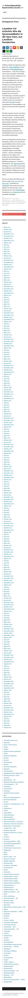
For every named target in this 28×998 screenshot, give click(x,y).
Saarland (6, 916)
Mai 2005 (6, 723)
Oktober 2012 (8, 528)
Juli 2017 (6, 403)
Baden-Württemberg (10, 745)
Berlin (5, 753)
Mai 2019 (6, 354)
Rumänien (7, 913)
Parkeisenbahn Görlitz (11, 878)
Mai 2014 (6, 486)
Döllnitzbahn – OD (9, 780)
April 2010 (7, 593)
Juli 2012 (6, 534)
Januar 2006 (7, 705)
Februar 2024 (8, 229)
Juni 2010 (6, 589)
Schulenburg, (20, 190)
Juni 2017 (6, 405)
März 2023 (7, 253)
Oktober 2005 (8, 712)
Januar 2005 (7, 727)
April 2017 (7, 409)
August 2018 (7, 374)
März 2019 (7, 359)
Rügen (6, 909)
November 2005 (9, 710)
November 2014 (8, 473)
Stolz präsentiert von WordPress (10, 995)
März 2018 (7, 385)
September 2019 (9, 346)
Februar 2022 (8, 282)
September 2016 (9, 425)
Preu (22, 200)
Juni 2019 (6, 352)
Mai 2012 (6, 539)
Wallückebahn (8, 968)
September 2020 (9, 319)
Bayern (6, 747)
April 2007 (7, 672)
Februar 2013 (8, 519)
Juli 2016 (6, 429)
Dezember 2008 (8, 629)
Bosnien (6, 760)
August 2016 (7, 427)
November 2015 (8, 446)
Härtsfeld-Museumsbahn (11, 793)
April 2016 (7, 435)
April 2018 (7, 383)
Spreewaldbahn (14, 67)
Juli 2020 (6, 324)
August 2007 (7, 664)
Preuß (12, 102)
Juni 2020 (7, 326)
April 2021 (7, 304)
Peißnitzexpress (9, 887)
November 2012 (8, 525)
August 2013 (7, 506)
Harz (5, 795)
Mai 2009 (7, 618)
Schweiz (6, 933)
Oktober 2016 (8, 422)
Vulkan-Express (9, 962)
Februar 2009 (8, 624)
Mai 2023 (6, 249)
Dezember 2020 (8, 313)
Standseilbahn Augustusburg (13, 944)
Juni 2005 (7, 721)
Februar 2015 (8, 466)
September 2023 (9, 240)
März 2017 (7, 411)
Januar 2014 (7, 495)
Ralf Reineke (7, 198)
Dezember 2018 (8, 365)
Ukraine (6, 955)
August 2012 (7, 532)
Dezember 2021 (8, 286)
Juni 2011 (6, 563)
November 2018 (8, 367)
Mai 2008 (6, 644)
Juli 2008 (6, 639)
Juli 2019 (6, 350)
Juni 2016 (6, 431)
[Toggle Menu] (24, 988)
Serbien (6, 938)
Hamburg (7, 791)
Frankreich (7, 786)
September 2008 (9, 635)
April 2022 (7, 278)
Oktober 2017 (8, 396)
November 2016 (8, 420)
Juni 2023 (7, 247)
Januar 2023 (7, 258)
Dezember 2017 (8, 392)
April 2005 (7, 725)
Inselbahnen (8, 808)
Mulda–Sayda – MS (10, 856)
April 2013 (7, 514)
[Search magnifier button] (24, 214)
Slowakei (6, 940)
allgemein (7, 742)
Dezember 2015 (8, 444)
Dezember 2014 (8, 471)
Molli (5, 852)
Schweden (7, 931)
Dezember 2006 (9, 681)
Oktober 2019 (8, 343)
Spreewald (17, 163)
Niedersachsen (8, 863)
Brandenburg (5, 200)
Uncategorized (8, 957)
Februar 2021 (8, 308)
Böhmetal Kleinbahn (10, 756)
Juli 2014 (6, 482)
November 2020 (9, 315)
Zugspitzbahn (8, 981)
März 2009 (7, 622)
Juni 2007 (7, 668)
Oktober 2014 (8, 475)
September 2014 (9, 477)
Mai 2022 (6, 275)
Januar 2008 (7, 653)
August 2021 (7, 295)
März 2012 (7, 543)
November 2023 (9, 236)
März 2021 (7, 306)
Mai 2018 (6, 381)
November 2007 (9, 657)
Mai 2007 (6, 670)
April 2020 (7, 330)
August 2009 (8, 611)
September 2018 (9, 372)
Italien (6, 810)
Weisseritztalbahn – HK (11, 971)
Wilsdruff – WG (8, 975)
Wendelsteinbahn (9, 973)
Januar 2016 (7, 442)
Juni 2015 (6, 457)
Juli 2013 (6, 508)
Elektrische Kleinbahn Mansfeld (13, 782)
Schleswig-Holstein (10, 924)
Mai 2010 (6, 591)
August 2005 (8, 716)
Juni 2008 (7, 642)
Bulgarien (7, 769)
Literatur (6, 839)
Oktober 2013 (8, 501)
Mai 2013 (6, 512)
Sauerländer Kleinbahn (11, 922)
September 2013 (9, 503)
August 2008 (8, 637)
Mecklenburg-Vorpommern (12, 848)
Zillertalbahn (8, 977)
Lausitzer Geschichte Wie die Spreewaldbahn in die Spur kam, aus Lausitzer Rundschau (12, 35)
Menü (4, 12)
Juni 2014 (6, 484)
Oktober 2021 (8, 291)
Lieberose (17, 192)
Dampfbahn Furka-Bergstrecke (13, 773)
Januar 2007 (7, 679)
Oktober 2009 (8, 607)
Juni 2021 (6, 299)
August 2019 (7, 348)
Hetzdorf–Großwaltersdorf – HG (14, 804)
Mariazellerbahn (9, 845)
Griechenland (8, 788)
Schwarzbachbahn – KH (11, 929)
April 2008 (7, 646)
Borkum (6, 758)
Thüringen (7, 949)
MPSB (5, 854)
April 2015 (7, 462)
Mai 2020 (6, 328)
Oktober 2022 (8, 264)
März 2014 (7, 490)
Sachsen (6, 918)
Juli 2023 (6, 245)
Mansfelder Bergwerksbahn (12, 843)
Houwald (12, 200)
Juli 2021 (6, 297)
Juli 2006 (6, 692)
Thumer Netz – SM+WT (11, 946)
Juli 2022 (6, 271)
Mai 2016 (6, 433)
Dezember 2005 (8, 708)
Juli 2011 (6, 561)
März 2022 (7, 280)
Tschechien (7, 953)
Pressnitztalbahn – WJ (11, 898)
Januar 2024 (7, 231)
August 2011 (7, 558)
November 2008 (9, 631)
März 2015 (7, 464)
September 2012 (9, 530)
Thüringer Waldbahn (10, 951)
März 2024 (7, 227)
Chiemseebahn (8, 771)
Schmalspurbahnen (17, 69)
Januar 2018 (7, 389)
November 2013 (8, 499)
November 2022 (9, 262)
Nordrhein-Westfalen (10, 865)
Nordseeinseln (8, 867)
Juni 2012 (6, 536)
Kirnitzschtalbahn (9, 819)
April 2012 (7, 541)
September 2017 (9, 398)
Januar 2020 (7, 337)
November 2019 (8, 341)
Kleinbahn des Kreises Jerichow (13, 824)
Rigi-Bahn (7, 905)
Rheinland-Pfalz (9, 903)
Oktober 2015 (8, 449)
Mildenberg (7, 850)
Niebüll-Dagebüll (9, 861)
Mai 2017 (6, 407)
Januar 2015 (7, 468)
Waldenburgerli (8, 966)
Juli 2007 (6, 666)
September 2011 (8, 556)
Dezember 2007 (8, 655)
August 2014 (7, 479)
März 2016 (7, 438)
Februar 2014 (8, 493)
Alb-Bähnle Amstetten (11, 740)
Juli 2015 (6, 455)
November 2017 (8, 394)
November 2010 (8, 578)
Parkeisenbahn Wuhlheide (12, 883)
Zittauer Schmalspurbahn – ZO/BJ (14, 979)
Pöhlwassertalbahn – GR (11, 892)
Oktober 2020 (8, 317)
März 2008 (7, 648)
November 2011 (8, 552)
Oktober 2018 (8, 370)
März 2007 (7, 675)
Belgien (6, 749)
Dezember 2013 (8, 497)
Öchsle (6, 870)
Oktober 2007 (8, 659)
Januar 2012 (7, 547)
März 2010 (7, 596)
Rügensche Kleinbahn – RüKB (13, 911)
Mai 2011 (6, 565)
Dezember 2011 (8, 550)
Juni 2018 (6, 378)
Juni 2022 (7, 273)
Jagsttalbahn (8, 813)
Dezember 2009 (9, 602)
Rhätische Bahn (8, 900)
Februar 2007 (8, 677)
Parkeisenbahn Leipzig (11, 881)
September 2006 (9, 688)
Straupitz (6, 185)
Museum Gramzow (9, 859)
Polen (5, 894)
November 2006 (9, 683)
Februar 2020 (8, 335)
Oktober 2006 (8, 686)
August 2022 (8, 269)
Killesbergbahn (8, 817)
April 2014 (7, 488)
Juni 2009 (7, 615)
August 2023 (7, 242)
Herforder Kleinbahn (10, 799)
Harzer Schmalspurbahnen (12, 797)
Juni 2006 (7, 694)
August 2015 (7, 453)
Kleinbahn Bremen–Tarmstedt (13, 821)
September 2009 (9, 609)
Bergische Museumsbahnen (12, 751)
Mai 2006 (7, 697)
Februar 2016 (8, 440)
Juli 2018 (6, 376)
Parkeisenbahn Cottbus (11, 876)
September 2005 (9, 714)
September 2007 (9, 661)
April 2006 (7, 699)
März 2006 (7, 701)
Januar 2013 (7, 521)
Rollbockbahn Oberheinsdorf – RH (14, 907)
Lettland (6, 837)
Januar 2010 (7, 600)
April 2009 (7, 620)
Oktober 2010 (8, 580)
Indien (6, 806)
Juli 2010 (6, 587)
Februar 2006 (8, 703)
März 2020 (7, 332)
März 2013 (7, 517)
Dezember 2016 (8, 418)
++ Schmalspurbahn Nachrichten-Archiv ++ (12, 6)
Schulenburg (16, 201)
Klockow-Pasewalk (9, 830)
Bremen (6, 764)
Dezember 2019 (8, 339)
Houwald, (6, 183)
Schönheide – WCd (9, 927)
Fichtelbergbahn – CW (11, 784)
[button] (4, 47)
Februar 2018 (8, 387)
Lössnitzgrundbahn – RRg (12, 841)
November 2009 (9, 604)
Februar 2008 (8, 650)
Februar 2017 (8, 414)
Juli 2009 (6, 613)
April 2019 (7, 357)
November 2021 (8, 288)
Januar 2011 (7, 574)
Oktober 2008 (8, 633)
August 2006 (8, 690)
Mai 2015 (6, 460)
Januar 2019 (7, 363)
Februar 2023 (8, 256)
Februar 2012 (8, 545)
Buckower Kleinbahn (10, 766)
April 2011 (7, 567)
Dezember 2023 (8, 234)
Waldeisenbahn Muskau (11, 964)
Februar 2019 (8, 361)
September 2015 (9, 451)
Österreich (7, 872)
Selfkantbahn (8, 935)
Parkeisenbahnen (9, 885)
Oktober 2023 (8, 238)
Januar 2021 (7, 310)
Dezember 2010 (8, 576)
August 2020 (8, 321)
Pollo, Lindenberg (9, 896)
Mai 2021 (6, 302)
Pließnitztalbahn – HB (11, 889)
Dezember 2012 (8, 523)
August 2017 (7, 400)
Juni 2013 (6, 510)
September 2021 (9, 293)
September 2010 (9, 582)
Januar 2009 (7, 626)
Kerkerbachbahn (9, 815)
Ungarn (6, 960)
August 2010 (7, 585)
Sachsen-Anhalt (9, 920)
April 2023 (7, 251)
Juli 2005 (6, 718)
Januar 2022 (7, 284)
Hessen (6, 802)
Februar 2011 (8, 571)
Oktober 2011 (8, 554)
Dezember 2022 (8, 260)
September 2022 (9, 267)
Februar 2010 (8, 598)
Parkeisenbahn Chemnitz (11, 874)
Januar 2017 (7, 416)
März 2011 (7, 569)
